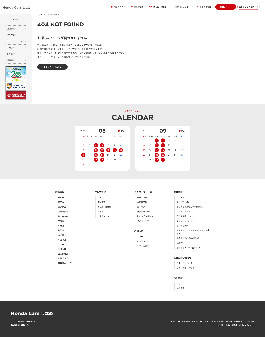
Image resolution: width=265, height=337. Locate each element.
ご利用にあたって (184, 211)
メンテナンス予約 (246, 7)
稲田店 (61, 202)
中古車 (100, 211)
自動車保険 (142, 202)
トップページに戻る (52, 66)
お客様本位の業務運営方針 (188, 238)
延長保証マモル (144, 211)
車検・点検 (142, 197)
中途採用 (180, 288)
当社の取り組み (183, 202)
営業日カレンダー (182, 7)
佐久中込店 (63, 216)
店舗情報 (11, 28)
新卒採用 (180, 283)
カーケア (141, 206)
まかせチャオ (143, 220)
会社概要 (180, 197)
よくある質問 (205, 7)
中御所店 (62, 249)
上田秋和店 (63, 253)
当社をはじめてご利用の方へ (189, 206)
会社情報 (11, 53)
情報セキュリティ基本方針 (188, 247)
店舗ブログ (139, 7)
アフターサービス (14, 41)
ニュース (141, 236)
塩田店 (61, 230)
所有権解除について (185, 216)
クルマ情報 (12, 34)
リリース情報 (143, 245)
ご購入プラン (103, 216)
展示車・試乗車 (159, 7)
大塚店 (61, 235)
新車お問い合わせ (184, 263)
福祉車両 (101, 202)
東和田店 (62, 197)
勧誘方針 (180, 243)
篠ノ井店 (62, 206)
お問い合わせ (225, 7)
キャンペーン (143, 241)
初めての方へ (119, 7)
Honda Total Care (145, 216)
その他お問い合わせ (185, 267)
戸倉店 (61, 225)
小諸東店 (62, 239)
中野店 (61, 220)
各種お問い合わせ (182, 257)
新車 (99, 197)
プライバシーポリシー (186, 220)
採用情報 (11, 60)
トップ (39, 15)
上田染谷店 (63, 211)
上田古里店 (63, 244)
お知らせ (11, 47)
